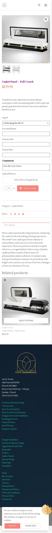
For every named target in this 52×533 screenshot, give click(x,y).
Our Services (7, 406)
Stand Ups (6, 463)
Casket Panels (8, 456)
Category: (6, 206)
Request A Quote (9, 429)
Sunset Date (7, 150)
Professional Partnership (13, 403)
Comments (8, 160)
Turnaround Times (10, 489)
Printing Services (10, 419)
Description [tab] (10, 225)
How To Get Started (10, 409)
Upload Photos (9, 174)
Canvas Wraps (8, 459)
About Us (6, 479)
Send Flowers (8, 425)
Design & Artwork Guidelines (15, 416)
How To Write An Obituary (14, 412)
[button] (46, 5)
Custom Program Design (13, 443)
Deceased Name (9, 129)
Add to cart (30, 188)
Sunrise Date (8, 139)
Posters (5, 453)
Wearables (6, 466)
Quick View (5, 280)
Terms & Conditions (11, 493)
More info (30, 526)
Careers (5, 483)
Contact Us (7, 499)
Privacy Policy (8, 496)
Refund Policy (8, 486)
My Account (7, 476)
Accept (12, 526)
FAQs (4, 473)
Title (5, 118)
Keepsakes (6, 449)
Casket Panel (17, 206)
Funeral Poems (8, 422)
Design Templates (10, 440)
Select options (26, 321)
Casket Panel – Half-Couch (13, 331)
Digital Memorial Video (12, 446)
